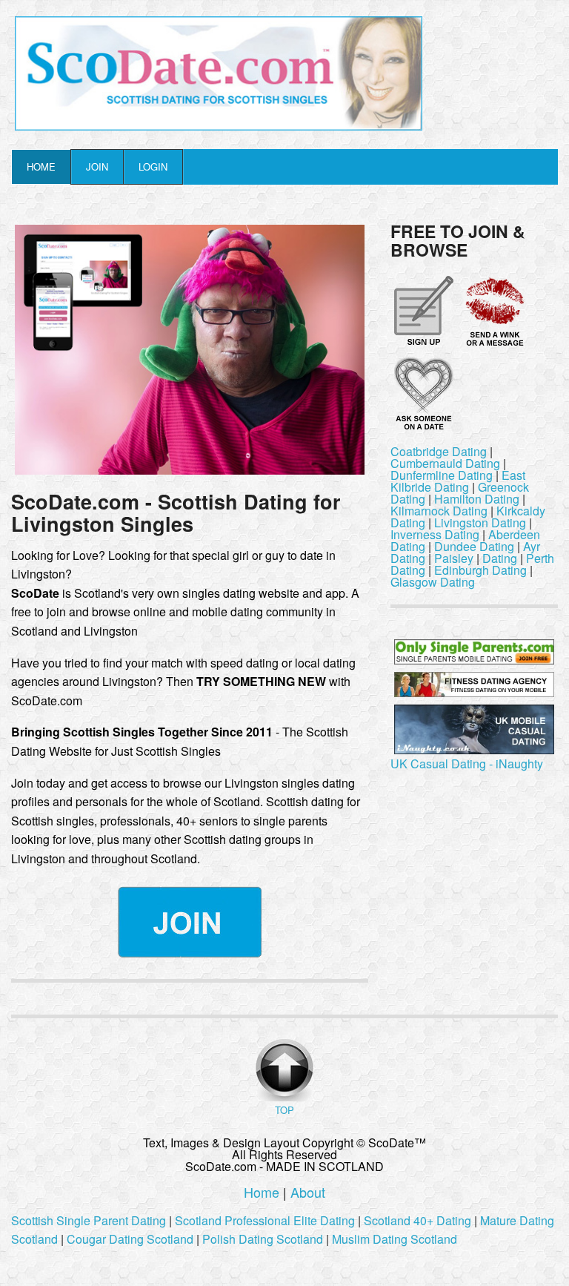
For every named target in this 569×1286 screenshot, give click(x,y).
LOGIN (153, 166)
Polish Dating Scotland (262, 1238)
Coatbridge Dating (438, 451)
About (307, 1191)
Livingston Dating (480, 522)
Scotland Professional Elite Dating (265, 1220)
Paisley (453, 558)
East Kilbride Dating (457, 480)
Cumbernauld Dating (445, 463)
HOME (41, 166)
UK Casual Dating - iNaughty (466, 763)
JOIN (97, 166)
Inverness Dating (434, 534)
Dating (499, 558)
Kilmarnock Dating (439, 510)
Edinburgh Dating (480, 569)
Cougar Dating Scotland (130, 1238)
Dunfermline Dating (441, 475)
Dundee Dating (474, 546)
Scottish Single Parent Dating (88, 1220)
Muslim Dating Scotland (394, 1238)
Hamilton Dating (476, 498)
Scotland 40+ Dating (417, 1220)
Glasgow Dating (432, 581)
